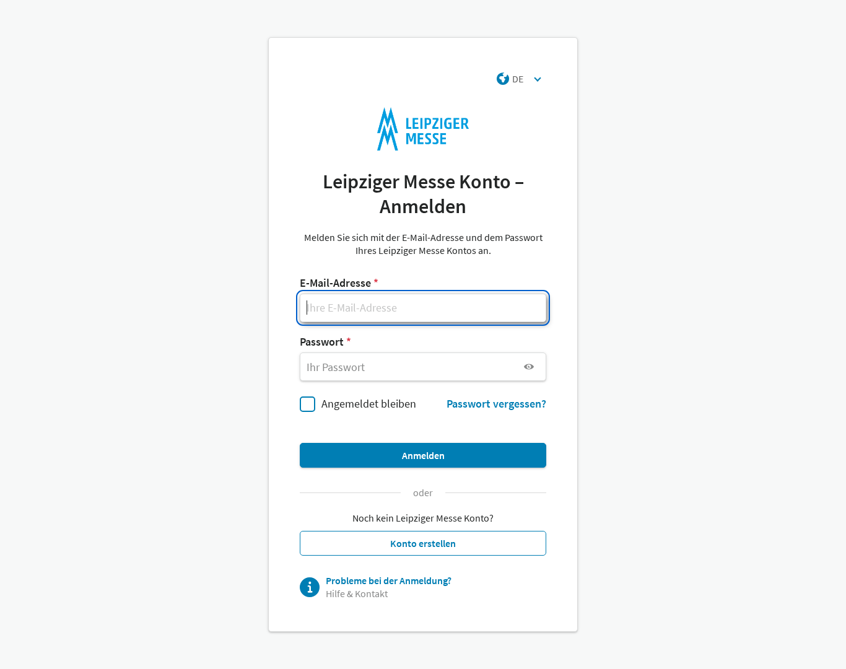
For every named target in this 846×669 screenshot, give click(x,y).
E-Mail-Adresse (335, 283)
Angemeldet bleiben (368, 403)
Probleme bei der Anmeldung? (388, 580)
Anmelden (423, 455)
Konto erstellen (423, 543)
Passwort (322, 341)
